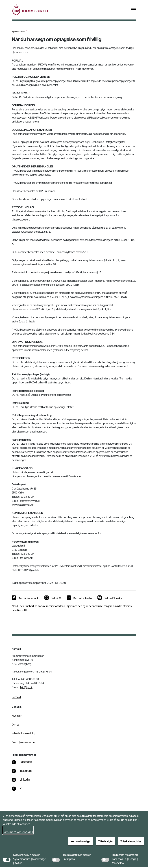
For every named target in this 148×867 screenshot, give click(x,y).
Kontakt (16, 697)
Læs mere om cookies (18, 832)
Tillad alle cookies (130, 841)
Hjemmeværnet (18, 31)
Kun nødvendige (80, 841)
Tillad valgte (105, 841)
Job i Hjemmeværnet (23, 742)
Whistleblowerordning (23, 733)
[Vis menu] (133, 10)
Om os (15, 724)
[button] (33, 853)
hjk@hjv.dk (26, 687)
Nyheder (16, 715)
